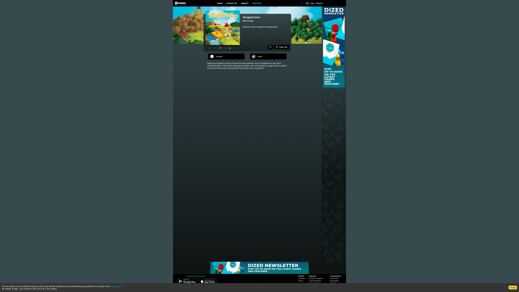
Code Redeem (315, 281)
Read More (116, 286)
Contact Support (316, 278)
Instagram (334, 281)
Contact (301, 278)
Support (245, 3)
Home (220, 3)
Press (300, 281)
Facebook (334, 278)
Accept (513, 287)
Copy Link (281, 47)
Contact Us (231, 3)
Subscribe (257, 3)
